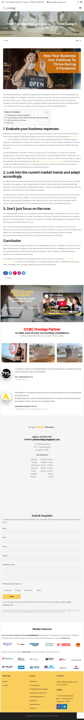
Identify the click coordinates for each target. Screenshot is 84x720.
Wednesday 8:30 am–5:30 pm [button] (42, 465)
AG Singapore (30, 716)
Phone (5, 546)
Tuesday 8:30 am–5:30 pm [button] (42, 462)
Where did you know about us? (12, 584)
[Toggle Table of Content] (46, 112)
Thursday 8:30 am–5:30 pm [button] (42, 468)
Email (4, 537)
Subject (5, 555)
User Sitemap (55, 716)
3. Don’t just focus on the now (16, 120)
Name (4, 528)
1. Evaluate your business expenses (18, 115)
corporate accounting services (50, 161)
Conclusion (10, 123)
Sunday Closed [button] (42, 477)
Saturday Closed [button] (42, 474)
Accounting (26, 20)
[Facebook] (78, 2)
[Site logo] (9, 7)
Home (19, 20)
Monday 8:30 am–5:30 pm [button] (42, 459)
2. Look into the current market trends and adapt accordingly (27, 118)
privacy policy (27, 611)
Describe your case (9, 564)
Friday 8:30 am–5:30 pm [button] (42, 471)
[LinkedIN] (81, 2)
